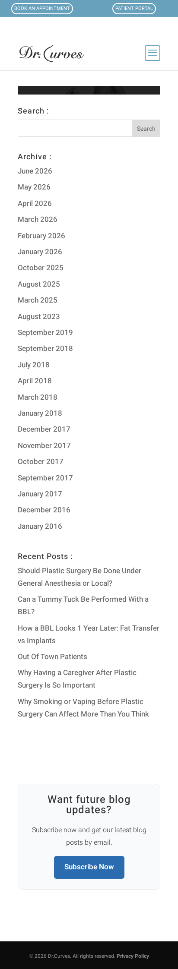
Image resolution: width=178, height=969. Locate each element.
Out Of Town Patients (52, 656)
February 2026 (41, 235)
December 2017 (44, 429)
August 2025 (39, 284)
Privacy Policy (133, 956)
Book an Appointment (42, 8)
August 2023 (39, 316)
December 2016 (44, 510)
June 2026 (35, 171)
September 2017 (45, 478)
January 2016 (40, 526)
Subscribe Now (89, 867)
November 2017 (44, 445)
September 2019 (45, 332)
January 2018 (40, 413)
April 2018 (35, 381)
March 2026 (37, 219)
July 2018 (34, 365)
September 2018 (45, 348)
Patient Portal (134, 8)
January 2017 (40, 494)
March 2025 (37, 300)
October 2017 (41, 461)
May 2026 (34, 187)
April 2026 (35, 203)
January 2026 (40, 251)
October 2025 (41, 267)
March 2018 (37, 397)
